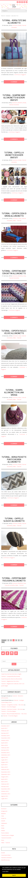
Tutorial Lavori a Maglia (7, 835)
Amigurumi (4, 811)
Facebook (20, 2)
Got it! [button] (14, 875)
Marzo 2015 (4, 767)
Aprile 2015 (4, 764)
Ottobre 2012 (5, 791)
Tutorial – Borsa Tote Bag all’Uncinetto (14, 21)
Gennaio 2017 (5, 733)
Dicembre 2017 (5, 726)
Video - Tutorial (17, 220)
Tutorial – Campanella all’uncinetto (10, 676)
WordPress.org (5, 860)
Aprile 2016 (4, 743)
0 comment (14, 82)
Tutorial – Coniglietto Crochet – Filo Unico (12, 705)
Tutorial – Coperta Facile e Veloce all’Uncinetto (14, 331)
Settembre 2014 (5, 774)
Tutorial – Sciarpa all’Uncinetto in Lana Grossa (14, 392)
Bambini (20, 102)
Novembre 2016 (5, 738)
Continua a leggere (20, 74)
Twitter (18, 2)
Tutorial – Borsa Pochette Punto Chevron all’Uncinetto (14, 459)
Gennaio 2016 (5, 750)
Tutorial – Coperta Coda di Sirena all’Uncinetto (14, 214)
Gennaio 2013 (5, 786)
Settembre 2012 (5, 793)
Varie (2, 840)
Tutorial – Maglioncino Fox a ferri (10, 681)
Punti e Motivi (5, 833)
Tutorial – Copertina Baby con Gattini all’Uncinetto (14, 272)
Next (3, 642)
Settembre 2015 (5, 755)
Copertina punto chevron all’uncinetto (11, 679)
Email (26, 2)
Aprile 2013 (4, 779)
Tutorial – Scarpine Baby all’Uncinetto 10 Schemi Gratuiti (14, 97)
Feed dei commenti (6, 857)
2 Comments (14, 139)
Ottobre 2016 (5, 740)
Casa (19, 218)
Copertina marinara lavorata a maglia (11, 674)
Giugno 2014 (4, 776)
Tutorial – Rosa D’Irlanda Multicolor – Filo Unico (14, 713)
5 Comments (14, 317)
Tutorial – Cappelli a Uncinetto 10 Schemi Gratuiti (14, 155)
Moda (19, 25)
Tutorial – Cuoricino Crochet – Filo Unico (12, 709)
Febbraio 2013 (5, 784)
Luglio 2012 (4, 798)
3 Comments (14, 257)
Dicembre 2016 (5, 735)
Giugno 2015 (4, 762)
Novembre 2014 (5, 772)
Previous (4, 640)
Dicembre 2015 (5, 752)
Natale (3, 830)
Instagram (24, 2)
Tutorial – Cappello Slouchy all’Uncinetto (14, 519)
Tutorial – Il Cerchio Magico (8, 707)
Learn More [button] (5, 871)
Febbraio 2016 (5, 747)
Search (14, 664)
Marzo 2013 (4, 781)
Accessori (15, 25)
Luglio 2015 (4, 760)
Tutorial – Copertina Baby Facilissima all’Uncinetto (14, 579)
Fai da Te (3, 818)
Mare (19, 397)
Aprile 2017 (4, 728)
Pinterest (22, 2)
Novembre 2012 (5, 789)
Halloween (4, 823)
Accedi (3, 852)
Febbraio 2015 (5, 769)
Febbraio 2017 (5, 730)
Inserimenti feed (5, 855)
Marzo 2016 (4, 745)
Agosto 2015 (4, 757)
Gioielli (3, 821)
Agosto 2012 (4, 796)
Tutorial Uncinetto (14, 104)
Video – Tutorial (5, 842)
